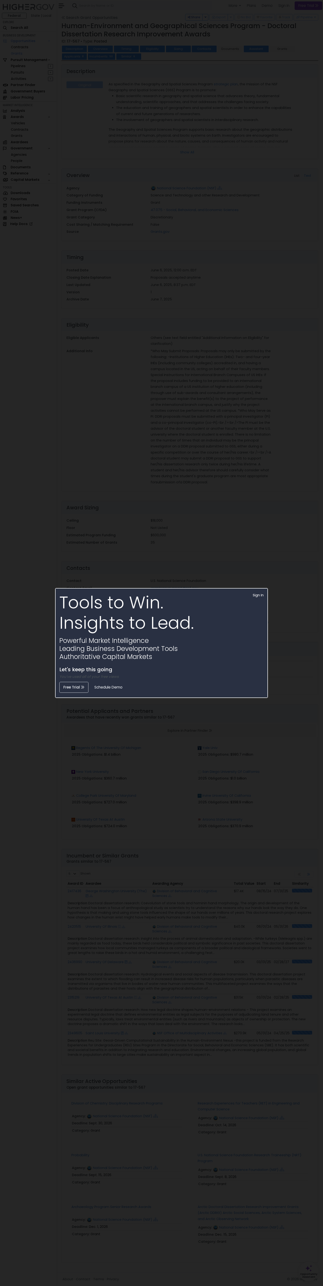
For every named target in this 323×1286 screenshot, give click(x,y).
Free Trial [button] (72, 687)
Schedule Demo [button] (108, 687)
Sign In (258, 595)
